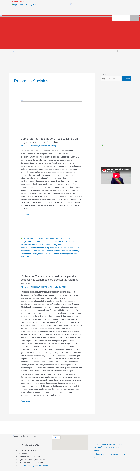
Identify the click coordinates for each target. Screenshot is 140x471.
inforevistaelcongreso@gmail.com (34, 466)
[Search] (134, 18)
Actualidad (25, 146)
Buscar (103, 74)
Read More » (26, 214)
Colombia (34, 146)
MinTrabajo (52, 287)
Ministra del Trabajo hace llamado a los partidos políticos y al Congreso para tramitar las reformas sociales (49, 280)
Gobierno (43, 146)
